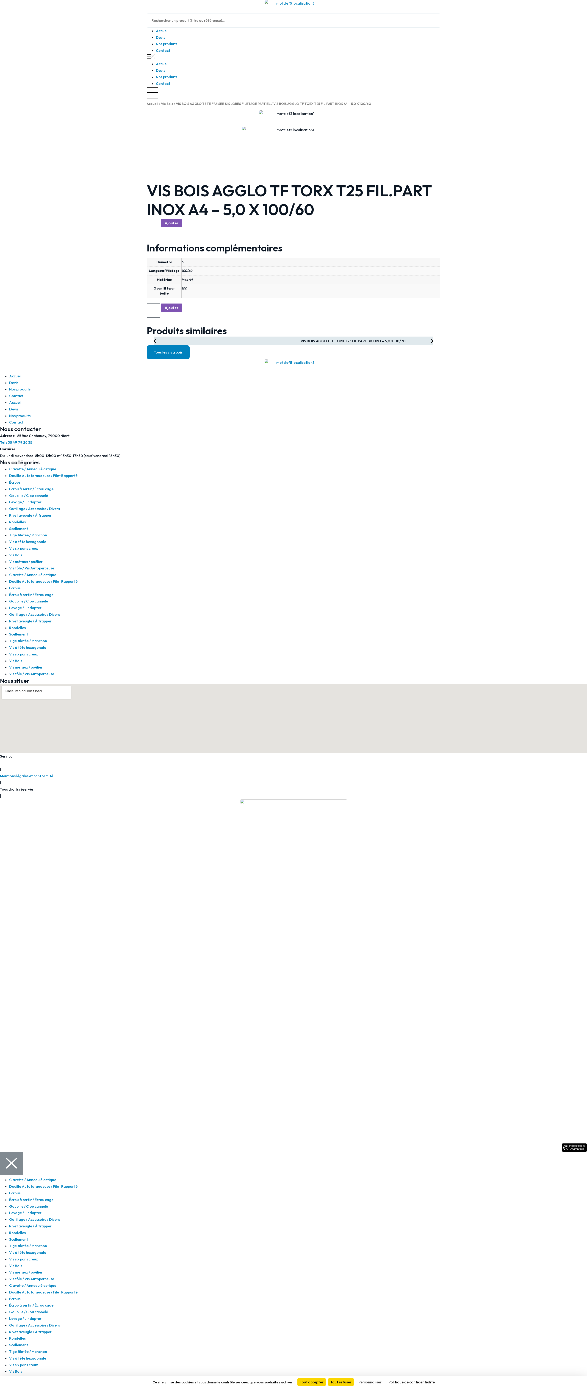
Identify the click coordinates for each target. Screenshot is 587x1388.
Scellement (18, 528)
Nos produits (166, 44)
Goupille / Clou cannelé (28, 495)
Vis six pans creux (23, 548)
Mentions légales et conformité (26, 776)
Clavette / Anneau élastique (32, 469)
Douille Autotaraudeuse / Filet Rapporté (43, 475)
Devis (160, 37)
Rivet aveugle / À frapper (30, 515)
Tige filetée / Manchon (28, 535)
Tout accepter (312, 1382)
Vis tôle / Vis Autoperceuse (31, 568)
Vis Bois (167, 103)
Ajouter (171, 223)
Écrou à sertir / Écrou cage (31, 489)
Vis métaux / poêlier (26, 561)
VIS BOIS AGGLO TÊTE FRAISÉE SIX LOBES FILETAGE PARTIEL (223, 103)
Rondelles (17, 522)
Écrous (14, 482)
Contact (163, 50)
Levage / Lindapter (25, 502)
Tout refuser (341, 1382)
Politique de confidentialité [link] (411, 1382)
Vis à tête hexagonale (27, 541)
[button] (293, 57)
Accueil (162, 30)
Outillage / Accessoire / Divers (34, 508)
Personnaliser (370, 1382)
